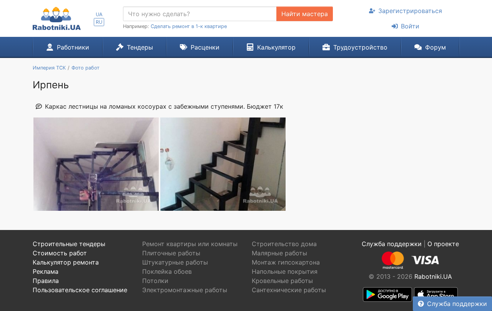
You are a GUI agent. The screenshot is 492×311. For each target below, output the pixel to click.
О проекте (443, 244)
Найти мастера (304, 14)
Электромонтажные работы (184, 290)
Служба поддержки (457, 304)
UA (99, 14)
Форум (435, 47)
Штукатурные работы (175, 262)
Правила (46, 281)
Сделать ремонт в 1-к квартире (189, 26)
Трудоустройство (360, 47)
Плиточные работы (171, 253)
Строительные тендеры (69, 244)
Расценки (205, 47)
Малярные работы (279, 253)
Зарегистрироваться (410, 11)
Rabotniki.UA (433, 276)
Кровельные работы (282, 281)
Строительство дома (284, 244)
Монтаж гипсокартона (286, 262)
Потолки (155, 281)
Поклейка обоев (167, 271)
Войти (410, 26)
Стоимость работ (60, 253)
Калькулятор (276, 47)
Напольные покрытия (284, 271)
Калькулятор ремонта (66, 262)
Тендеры (140, 47)
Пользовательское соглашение (80, 290)
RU (99, 22)
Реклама (45, 271)
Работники (73, 47)
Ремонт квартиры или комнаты (190, 244)
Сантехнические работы (289, 290)
